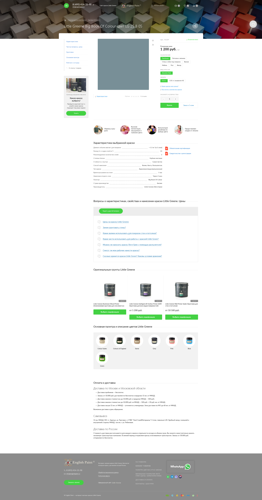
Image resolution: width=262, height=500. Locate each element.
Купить (169, 105)
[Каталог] (65, 20)
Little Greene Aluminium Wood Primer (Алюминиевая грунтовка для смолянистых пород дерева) (108, 305)
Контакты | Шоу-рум (145, 484)
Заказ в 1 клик (188, 105)
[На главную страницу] (131, 5)
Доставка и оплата (144, 480)
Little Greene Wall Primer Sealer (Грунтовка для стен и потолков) (181, 305)
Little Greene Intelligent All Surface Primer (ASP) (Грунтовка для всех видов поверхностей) (145, 305)
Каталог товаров (143, 466)
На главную (141, 462)
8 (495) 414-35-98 (82, 4)
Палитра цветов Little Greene (149, 470)
